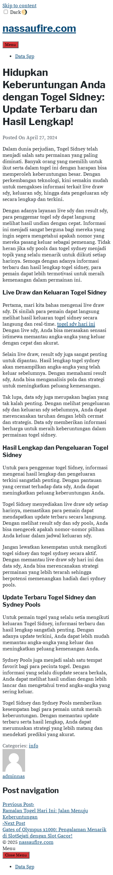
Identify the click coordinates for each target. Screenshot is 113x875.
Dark (18, 12)
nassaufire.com (39, 28)
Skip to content (19, 6)
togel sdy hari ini (76, 324)
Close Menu (16, 855)
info (33, 746)
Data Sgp (24, 56)
